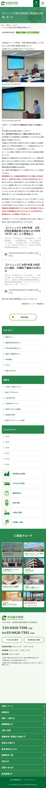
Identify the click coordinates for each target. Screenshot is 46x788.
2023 (7, 453)
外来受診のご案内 (19, 474)
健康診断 (16, 493)
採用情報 (8, 359)
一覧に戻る (24, 317)
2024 (7, 447)
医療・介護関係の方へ (13, 354)
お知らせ (8, 25)
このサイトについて (30, 779)
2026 (7, 436)
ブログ (15, 25)
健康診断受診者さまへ (13, 343)
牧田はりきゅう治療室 (13, 409)
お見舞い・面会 (18, 522)
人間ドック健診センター (13, 387)
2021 (7, 464)
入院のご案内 (17, 512)
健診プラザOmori (11, 392)
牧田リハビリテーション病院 (15, 420)
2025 (7, 442)
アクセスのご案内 (19, 483)
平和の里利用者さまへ (13, 348)
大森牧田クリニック (33, 32)
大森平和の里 (10, 398)
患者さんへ (9, 337)
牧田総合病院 (10, 415)
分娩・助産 (16, 503)
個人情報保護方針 (16, 779)
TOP (2, 25)
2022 (7, 459)
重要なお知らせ (10, 371)
